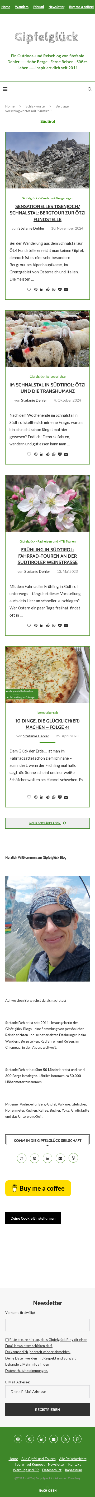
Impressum (73, 1470)
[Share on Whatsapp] (53, 289)
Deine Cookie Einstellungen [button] (33, 1218)
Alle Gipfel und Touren (38, 1459)
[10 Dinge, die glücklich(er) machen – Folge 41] (47, 675)
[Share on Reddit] (48, 289)
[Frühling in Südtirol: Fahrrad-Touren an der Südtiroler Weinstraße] (47, 503)
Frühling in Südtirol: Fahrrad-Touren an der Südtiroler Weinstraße (48, 556)
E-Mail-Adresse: (17, 1382)
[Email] (60, 1158)
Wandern (21, 7)
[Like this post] (29, 289)
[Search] (89, 89)
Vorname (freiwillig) (20, 1312)
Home (5, 7)
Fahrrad (38, 7)
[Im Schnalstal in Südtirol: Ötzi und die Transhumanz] (47, 339)
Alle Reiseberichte (73, 1459)
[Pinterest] (34, 1158)
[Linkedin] (47, 1158)
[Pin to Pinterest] (35, 289)
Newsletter (56, 7)
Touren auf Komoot (30, 1464)
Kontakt (74, 1464)
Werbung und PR (26, 1470)
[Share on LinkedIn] (41, 289)
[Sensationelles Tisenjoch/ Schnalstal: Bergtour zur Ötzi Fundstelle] (47, 160)
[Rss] (65, 1439)
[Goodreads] (73, 1158)
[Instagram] (22, 1158)
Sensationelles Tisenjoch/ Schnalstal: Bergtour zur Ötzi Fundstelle (48, 213)
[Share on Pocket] (59, 289)
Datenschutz (51, 1470)
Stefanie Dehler (31, 228)
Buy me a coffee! (81, 7)
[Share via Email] (66, 289)
